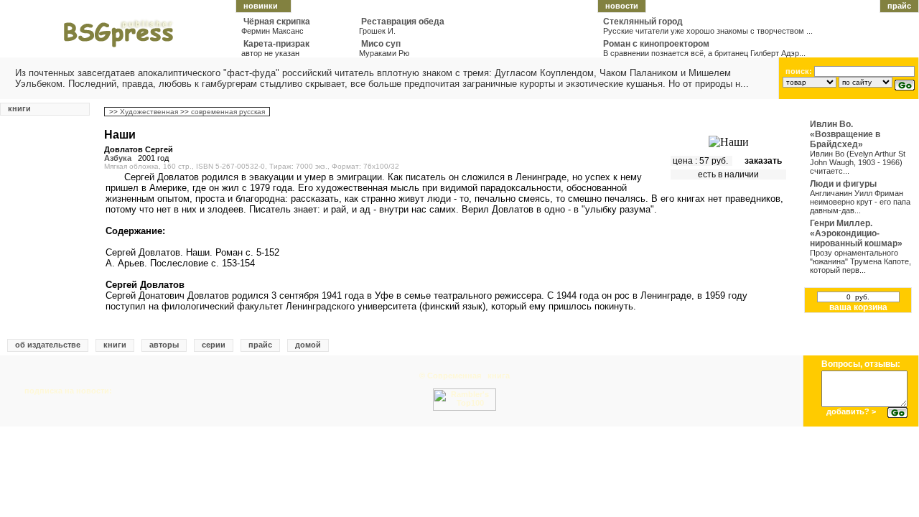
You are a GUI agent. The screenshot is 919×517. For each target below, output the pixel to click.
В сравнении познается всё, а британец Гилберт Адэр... (704, 53)
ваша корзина (858, 307)
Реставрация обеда (402, 22)
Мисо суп (381, 44)
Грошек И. (377, 31)
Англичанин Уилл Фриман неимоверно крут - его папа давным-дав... (860, 202)
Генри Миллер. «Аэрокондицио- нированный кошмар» (856, 233)
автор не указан (270, 53)
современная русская (229, 112)
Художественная (150, 112)
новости (621, 5)
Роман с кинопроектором (656, 44)
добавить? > (851, 411)
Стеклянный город (643, 22)
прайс (899, 5)
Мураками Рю (384, 53)
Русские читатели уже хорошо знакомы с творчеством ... (708, 31)
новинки (260, 5)
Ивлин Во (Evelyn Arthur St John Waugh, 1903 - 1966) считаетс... (857, 162)
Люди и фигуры (843, 184)
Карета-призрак (276, 44)
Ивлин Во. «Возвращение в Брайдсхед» (845, 134)
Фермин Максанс (272, 31)
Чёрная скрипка (276, 22)
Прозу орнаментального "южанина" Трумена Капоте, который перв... (860, 261)
